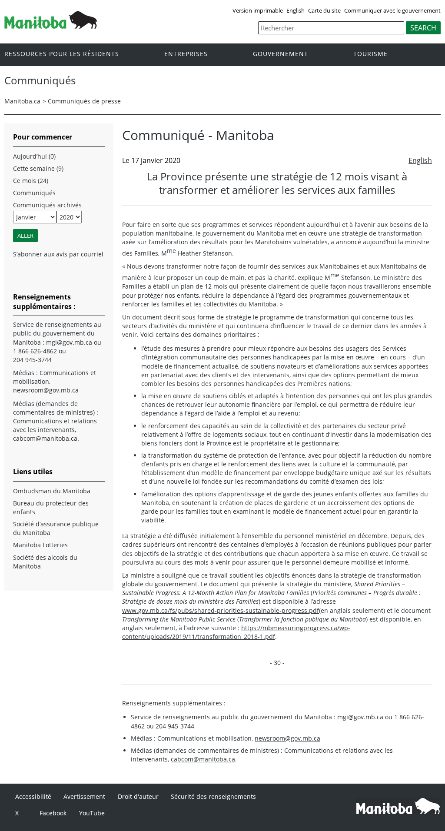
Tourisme (370, 54)
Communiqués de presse (84, 101)
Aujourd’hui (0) (34, 156)
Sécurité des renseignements (213, 796)
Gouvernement (280, 54)
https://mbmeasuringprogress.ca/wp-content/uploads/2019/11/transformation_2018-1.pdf (236, 632)
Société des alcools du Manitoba (45, 561)
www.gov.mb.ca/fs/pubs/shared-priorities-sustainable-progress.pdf (220, 610)
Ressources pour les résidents (61, 54)
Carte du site (324, 10)
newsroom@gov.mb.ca (287, 738)
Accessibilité (33, 796)
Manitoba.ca (22, 101)
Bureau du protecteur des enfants (51, 507)
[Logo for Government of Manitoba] (50, 26)
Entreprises (186, 54)
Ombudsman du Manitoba (51, 491)
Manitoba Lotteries (40, 545)
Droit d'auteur (138, 796)
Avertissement (84, 796)
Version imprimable (257, 10)
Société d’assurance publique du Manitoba (56, 528)
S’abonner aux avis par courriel (58, 254)
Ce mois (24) (30, 180)
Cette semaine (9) (38, 168)
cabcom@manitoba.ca (203, 759)
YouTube (92, 813)
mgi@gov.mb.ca (360, 717)
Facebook (53, 813)
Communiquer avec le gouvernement (392, 10)
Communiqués (34, 193)
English (295, 10)
